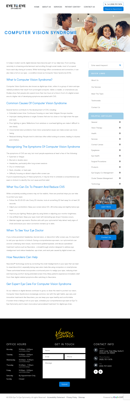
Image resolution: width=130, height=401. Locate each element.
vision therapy (96, 128)
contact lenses (97, 144)
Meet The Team (97, 94)
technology (95, 184)
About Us (46, 7)
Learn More (106, 207)
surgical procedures (98, 161)
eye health (95, 156)
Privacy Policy (72, 397)
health (93, 133)
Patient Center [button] (72, 7)
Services (58, 7)
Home (36, 7)
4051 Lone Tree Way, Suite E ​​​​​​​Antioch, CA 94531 (111, 352)
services (94, 139)
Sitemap (82, 397)
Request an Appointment (113, 9)
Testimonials (96, 100)
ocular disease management (102, 178)
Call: (114, 4)
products (94, 167)
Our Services (96, 87)
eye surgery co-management (102, 173)
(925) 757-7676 (105, 359)
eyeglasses (95, 150)
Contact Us (89, 7)
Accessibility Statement (56, 397)
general (94, 122)
